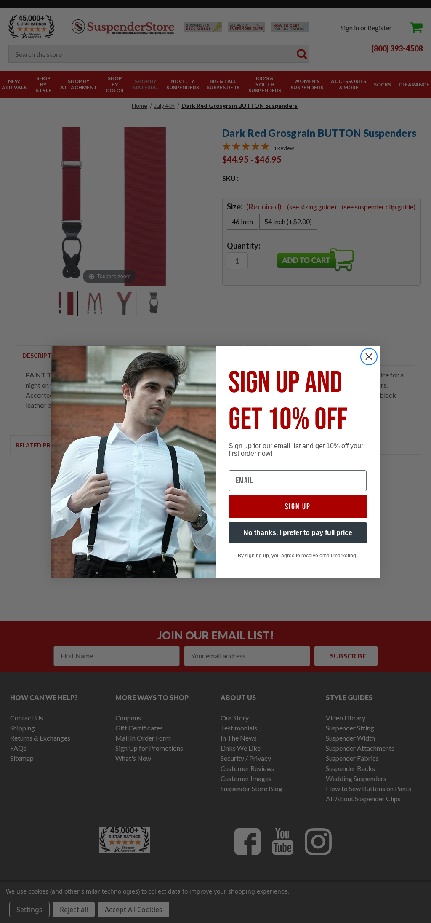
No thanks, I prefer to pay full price (297, 532)
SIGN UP (298, 507)
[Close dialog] (369, 356)
